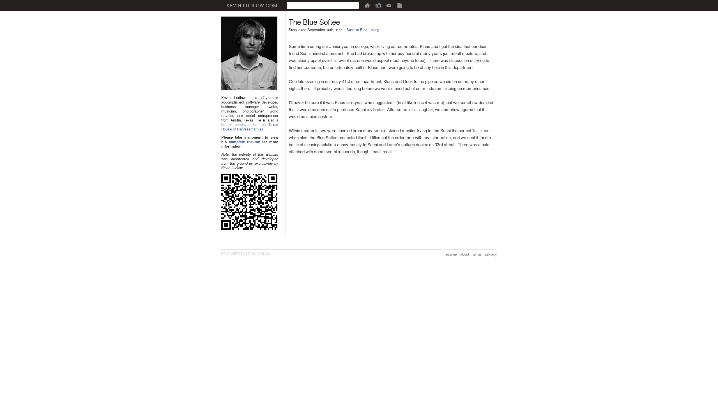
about (464, 254)
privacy (491, 254)
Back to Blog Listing (362, 29)
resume (451, 254)
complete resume (244, 141)
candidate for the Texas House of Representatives (249, 127)
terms (477, 254)
